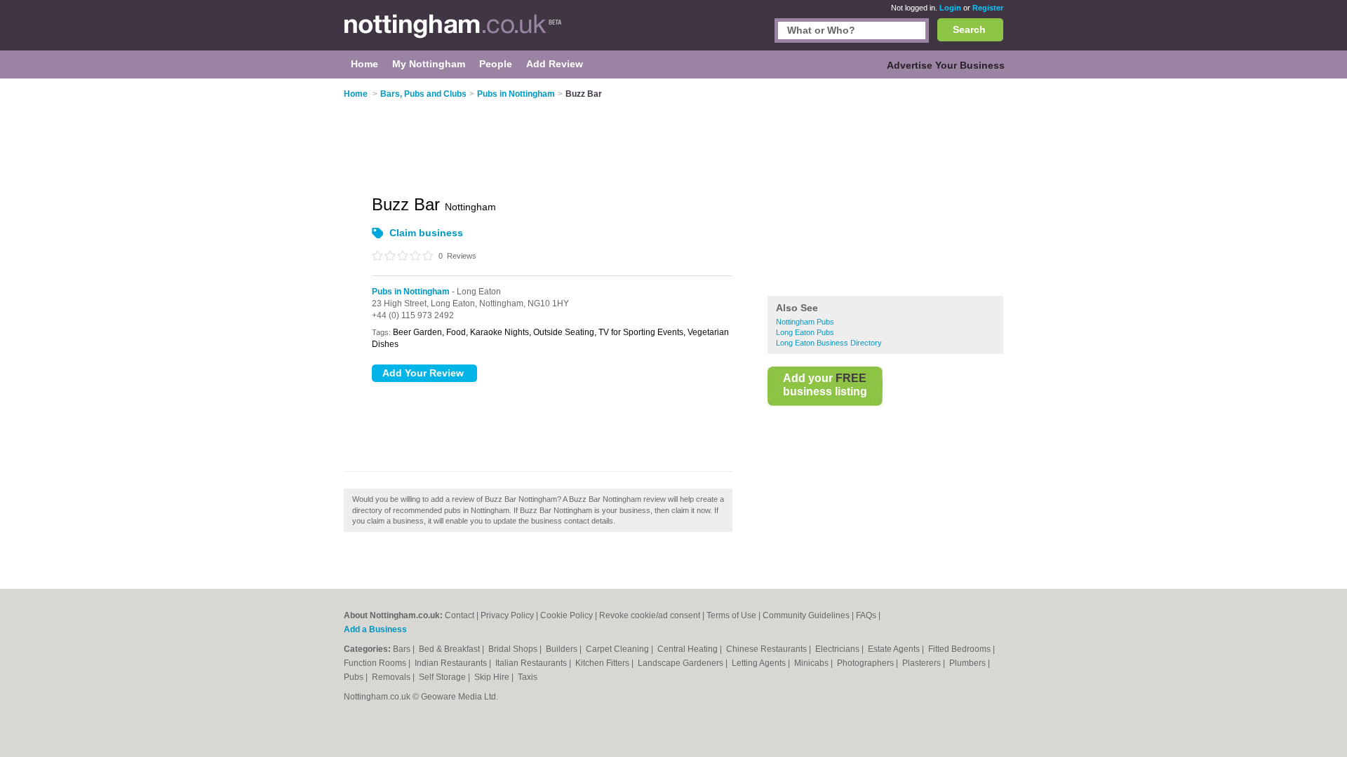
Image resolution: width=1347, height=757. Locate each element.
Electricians (838, 649)
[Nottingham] (453, 32)
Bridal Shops (514, 649)
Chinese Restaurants (767, 649)
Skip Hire (492, 677)
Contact (459, 615)
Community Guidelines (806, 615)
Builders (562, 649)
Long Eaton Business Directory (829, 343)
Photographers (866, 663)
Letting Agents (760, 663)
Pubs (355, 677)
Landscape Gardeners (681, 663)
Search (969, 29)
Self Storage (443, 677)
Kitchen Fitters (603, 663)
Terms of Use (731, 615)
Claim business (426, 232)
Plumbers (968, 663)
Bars (403, 649)
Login (950, 8)
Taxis (527, 677)
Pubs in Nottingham (411, 291)
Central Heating (688, 649)
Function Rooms (376, 663)
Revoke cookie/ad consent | (652, 615)
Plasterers (922, 663)
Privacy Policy (507, 615)
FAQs (866, 615)
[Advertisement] (885, 188)
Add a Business (375, 629)
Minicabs (812, 663)
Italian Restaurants (532, 663)
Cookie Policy (566, 615)
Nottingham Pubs (805, 322)
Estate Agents (895, 649)
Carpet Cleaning (618, 649)
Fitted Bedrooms (960, 649)
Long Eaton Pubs (805, 332)
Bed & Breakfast (450, 649)
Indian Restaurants (452, 663)
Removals (392, 677)
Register (987, 8)
